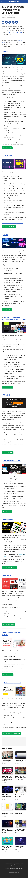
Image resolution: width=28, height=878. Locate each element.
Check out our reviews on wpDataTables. (12, 223)
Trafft (5, 235)
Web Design (11, 15)
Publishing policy (13, 868)
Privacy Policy (20, 868)
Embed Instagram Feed (12, 683)
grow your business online (15, 32)
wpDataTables (8, 156)
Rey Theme (7, 575)
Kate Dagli (5, 15)
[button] (3, 22)
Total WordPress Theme (12, 461)
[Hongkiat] (14, 1)
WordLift (6, 395)
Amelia (5, 51)
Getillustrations (8, 519)
